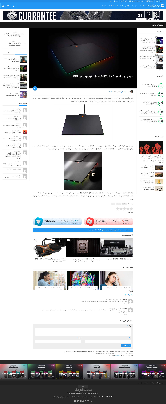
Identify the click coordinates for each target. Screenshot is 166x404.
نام (130, 338)
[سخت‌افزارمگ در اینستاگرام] (83, 401)
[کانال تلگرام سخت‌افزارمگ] (85, 401)
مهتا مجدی (123, 92)
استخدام (139, 383)
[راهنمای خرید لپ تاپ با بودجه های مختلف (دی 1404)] (41, 371)
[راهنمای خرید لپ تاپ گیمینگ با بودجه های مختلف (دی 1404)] (13, 371)
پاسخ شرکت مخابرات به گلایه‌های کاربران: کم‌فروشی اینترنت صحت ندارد (147, 58)
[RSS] (91, 401)
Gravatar (117, 356)
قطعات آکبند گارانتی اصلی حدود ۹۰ (13, 133)
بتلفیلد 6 (116, 1)
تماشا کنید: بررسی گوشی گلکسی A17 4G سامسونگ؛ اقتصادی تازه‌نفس (148, 112)
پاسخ (125, 304)
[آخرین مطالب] (21, 53)
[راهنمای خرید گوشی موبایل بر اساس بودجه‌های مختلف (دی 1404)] (96, 371)
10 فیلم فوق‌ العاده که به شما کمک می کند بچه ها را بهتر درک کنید (83, 289)
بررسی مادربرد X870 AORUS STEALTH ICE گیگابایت (150, 103)
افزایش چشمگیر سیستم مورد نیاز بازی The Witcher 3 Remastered (11, 60)
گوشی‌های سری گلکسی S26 (136, 1)
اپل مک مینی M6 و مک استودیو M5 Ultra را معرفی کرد (147, 67)
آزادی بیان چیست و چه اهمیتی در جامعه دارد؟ (148, 188)
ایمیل (79, 338)
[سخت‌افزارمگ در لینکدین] (75, 401)
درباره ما (152, 383)
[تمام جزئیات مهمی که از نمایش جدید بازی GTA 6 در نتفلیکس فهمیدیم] (23, 77)
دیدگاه (127, 295)
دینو (111, 1)
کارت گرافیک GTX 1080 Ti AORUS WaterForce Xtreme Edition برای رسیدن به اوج (50, 260)
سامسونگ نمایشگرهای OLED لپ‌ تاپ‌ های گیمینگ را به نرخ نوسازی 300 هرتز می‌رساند (148, 40)
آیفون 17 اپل (124, 1)
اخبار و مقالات (145, 6)
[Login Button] (3, 5)
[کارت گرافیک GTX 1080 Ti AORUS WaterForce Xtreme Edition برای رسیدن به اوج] (49, 247)
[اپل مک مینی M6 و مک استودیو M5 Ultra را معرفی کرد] (159, 67)
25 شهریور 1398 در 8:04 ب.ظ (116, 308)
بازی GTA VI (159, 1)
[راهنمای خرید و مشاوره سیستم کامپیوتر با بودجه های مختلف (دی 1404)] (124, 371)
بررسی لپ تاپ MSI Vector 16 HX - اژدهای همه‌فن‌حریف (148, 121)
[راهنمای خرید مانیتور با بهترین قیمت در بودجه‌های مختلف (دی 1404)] (69, 371)
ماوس (113, 204)
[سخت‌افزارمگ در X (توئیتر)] (78, 401)
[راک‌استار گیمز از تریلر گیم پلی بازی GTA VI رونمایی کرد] (23, 94)
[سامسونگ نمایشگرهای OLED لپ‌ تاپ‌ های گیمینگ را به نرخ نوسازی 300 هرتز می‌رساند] (159, 40)
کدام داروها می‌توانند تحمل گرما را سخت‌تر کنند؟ (118, 288)
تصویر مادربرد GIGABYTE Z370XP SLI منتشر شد (119, 259)
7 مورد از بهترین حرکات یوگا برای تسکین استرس (147, 182)
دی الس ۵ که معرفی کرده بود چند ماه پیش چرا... (12, 126)
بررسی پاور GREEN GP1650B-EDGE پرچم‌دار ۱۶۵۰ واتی (149, 86)
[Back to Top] (83, 386)
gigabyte (124, 204)
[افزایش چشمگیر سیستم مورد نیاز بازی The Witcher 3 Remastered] (23, 59)
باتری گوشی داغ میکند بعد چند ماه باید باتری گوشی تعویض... (12, 139)
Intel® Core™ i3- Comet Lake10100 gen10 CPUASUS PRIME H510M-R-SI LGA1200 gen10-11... (13, 155)
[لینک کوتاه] (109, 92)
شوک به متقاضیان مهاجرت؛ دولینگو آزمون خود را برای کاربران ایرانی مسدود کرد (11, 68)
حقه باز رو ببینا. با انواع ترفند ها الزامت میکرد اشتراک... (12, 112)
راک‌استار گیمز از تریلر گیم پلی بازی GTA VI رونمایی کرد (12, 94)
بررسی (135, 6)
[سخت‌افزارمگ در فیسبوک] (80, 401)
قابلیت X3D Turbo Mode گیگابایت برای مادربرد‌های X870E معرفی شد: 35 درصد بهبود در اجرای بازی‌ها (86, 260)
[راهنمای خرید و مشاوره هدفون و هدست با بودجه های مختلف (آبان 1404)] (152, 371)
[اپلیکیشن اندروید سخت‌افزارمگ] (88, 401)
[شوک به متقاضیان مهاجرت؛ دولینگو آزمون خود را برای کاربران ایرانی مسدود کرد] (23, 68)
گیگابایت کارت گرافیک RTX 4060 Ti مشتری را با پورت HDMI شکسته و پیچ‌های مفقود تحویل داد (147, 49)
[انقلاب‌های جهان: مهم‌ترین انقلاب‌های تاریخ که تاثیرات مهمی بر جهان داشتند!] (151, 147)
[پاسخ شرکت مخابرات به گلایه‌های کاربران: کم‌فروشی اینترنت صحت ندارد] (159, 58)
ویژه (105, 6)
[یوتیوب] (108, 221)
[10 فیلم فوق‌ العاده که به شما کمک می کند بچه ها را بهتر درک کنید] (83, 280)
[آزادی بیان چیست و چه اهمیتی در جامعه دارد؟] (159, 188)
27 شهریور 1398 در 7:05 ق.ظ (113, 300)
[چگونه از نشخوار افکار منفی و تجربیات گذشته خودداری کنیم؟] (49, 280)
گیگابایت (118, 204)
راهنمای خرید (125, 6)
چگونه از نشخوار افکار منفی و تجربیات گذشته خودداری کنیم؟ (50, 289)
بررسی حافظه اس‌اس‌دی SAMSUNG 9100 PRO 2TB (148, 95)
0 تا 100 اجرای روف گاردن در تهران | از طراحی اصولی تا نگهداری (147, 175)
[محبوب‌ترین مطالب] (9, 53)
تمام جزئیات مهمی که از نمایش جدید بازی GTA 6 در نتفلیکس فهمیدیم (105, 230)
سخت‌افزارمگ (160, 383)
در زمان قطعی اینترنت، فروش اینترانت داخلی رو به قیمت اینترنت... (12, 165)
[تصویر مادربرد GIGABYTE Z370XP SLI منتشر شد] (116, 247)
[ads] (83, 15)
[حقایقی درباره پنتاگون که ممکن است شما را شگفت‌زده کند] (159, 167)
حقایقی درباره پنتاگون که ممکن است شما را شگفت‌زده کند (147, 168)
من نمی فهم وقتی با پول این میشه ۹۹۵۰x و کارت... (13, 119)
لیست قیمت (114, 6)
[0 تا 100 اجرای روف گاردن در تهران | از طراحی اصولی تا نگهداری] (159, 174)
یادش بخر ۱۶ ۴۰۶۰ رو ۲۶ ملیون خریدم (12, 177)
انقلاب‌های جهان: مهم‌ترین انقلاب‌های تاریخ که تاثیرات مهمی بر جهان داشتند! (152, 157)
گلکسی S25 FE (149, 1)
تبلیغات (146, 383)
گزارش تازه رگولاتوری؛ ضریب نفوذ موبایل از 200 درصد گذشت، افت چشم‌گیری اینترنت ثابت (11, 86)
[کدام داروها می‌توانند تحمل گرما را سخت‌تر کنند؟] (116, 280)
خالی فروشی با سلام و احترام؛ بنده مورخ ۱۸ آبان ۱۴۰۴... (13, 147)
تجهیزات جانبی (157, 25)
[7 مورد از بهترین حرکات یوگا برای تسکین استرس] (159, 181)
